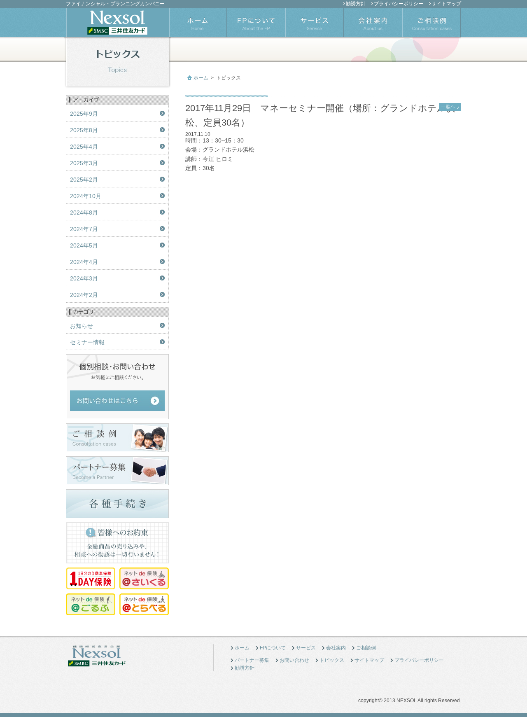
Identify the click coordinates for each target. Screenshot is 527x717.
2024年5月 (84, 245)
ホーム (201, 78)
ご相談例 (366, 648)
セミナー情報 (87, 342)
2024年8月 (84, 212)
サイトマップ (446, 4)
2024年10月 (85, 196)
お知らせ (81, 325)
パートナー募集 (252, 660)
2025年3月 (84, 163)
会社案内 (336, 648)
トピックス (331, 660)
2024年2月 (84, 295)
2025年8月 (84, 130)
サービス (306, 648)
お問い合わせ (294, 660)
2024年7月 (84, 229)
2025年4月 (84, 146)
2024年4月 (84, 262)
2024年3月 (84, 278)
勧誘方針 (356, 4)
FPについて (273, 648)
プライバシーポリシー (398, 4)
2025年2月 (84, 179)
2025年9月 (84, 113)
